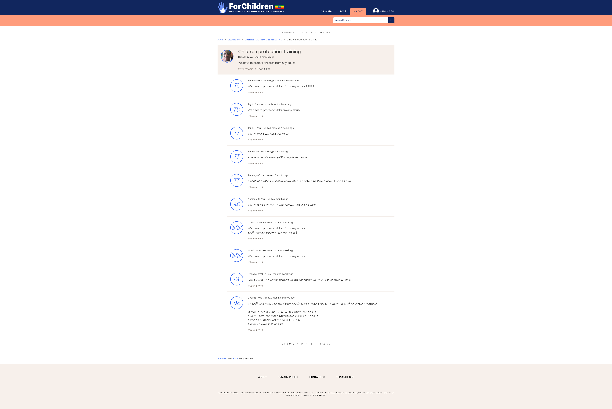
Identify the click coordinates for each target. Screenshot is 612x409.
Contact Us (317, 377)
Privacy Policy (288, 377)
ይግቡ (235, 359)
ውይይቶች (358, 11)
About (262, 377)
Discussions (234, 40)
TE (236, 85)
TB (237, 109)
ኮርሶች (343, 11)
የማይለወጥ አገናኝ (246, 69)
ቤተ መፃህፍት (327, 11)
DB (236, 303)
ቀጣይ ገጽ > (325, 33)
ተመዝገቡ (222, 359)
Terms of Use (345, 377)
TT (237, 133)
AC (237, 204)
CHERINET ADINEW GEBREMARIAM (264, 40)
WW (237, 227)
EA (237, 279)
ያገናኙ (220, 40)
